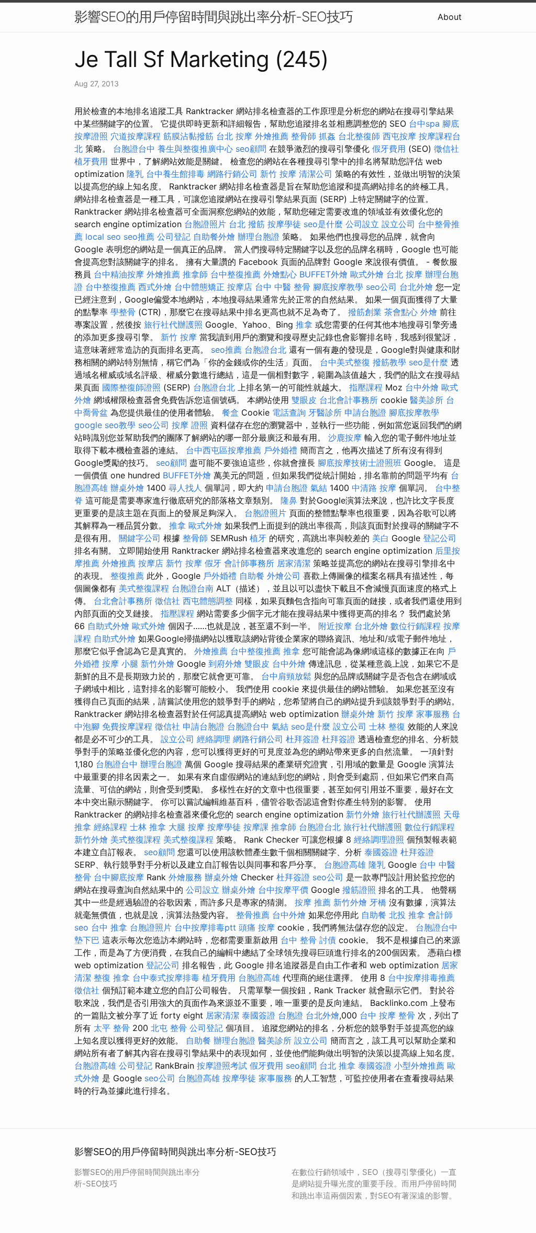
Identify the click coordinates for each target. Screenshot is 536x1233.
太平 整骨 (112, 1028)
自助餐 (251, 575)
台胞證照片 (205, 224)
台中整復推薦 (235, 274)
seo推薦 (139, 236)
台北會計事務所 (348, 400)
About (450, 17)
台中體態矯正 (199, 287)
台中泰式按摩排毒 (165, 977)
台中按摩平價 (283, 889)
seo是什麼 (323, 224)
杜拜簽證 (302, 739)
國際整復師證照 (131, 387)
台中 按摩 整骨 (387, 1015)
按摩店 (239, 287)
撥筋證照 (359, 889)
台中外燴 (422, 387)
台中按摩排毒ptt (205, 927)
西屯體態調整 (208, 601)
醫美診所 (426, 400)
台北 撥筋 (247, 224)
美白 (380, 538)
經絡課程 (110, 827)
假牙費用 (389, 148)
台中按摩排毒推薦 (421, 977)
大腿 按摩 (187, 827)
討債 (327, 940)
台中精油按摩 (119, 274)
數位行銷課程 (415, 626)
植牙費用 (91, 161)
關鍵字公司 (140, 538)
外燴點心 (280, 274)
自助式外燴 (108, 626)
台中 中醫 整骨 (282, 287)
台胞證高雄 (345, 864)
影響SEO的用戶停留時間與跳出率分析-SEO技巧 (213, 16)
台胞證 (290, 1015)
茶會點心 (401, 312)
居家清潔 (293, 563)
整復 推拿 (112, 977)
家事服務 (433, 714)
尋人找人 (185, 488)
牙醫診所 (325, 412)
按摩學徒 (284, 224)
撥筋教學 (389, 362)
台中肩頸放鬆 (286, 676)
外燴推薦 (271, 136)
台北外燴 (416, 287)
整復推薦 (127, 575)
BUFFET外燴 (323, 274)
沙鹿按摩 (345, 437)
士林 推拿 (148, 827)
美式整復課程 (144, 588)
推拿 (304, 324)
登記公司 (439, 538)
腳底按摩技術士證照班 (359, 462)
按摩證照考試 (222, 1065)
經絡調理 (213, 739)
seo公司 (381, 287)
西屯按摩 (399, 136)
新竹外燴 (157, 663)
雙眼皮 (304, 400)
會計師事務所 (249, 563)
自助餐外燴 (214, 236)
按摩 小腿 (120, 663)
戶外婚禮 (280, 450)
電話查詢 (289, 412)
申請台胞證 (365, 412)
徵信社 (446, 148)
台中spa (424, 123)
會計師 (440, 915)
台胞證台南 (193, 588)
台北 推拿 (337, 1065)
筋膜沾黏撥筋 (188, 136)
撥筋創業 (365, 312)
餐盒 (230, 412)
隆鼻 (289, 500)
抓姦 (327, 136)
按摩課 (256, 827)
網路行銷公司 (232, 174)
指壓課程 (366, 387)
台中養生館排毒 (175, 174)
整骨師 (303, 136)
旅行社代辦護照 (173, 324)
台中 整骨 (299, 940)
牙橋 (378, 902)
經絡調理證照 (379, 839)
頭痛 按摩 (257, 927)
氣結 (318, 488)
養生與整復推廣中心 (195, 148)
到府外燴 (225, 663)
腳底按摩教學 (338, 287)
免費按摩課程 (127, 726)
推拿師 (195, 274)
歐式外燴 (367, 274)
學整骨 (123, 312)
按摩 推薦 (313, 902)
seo (81, 927)
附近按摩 (335, 626)
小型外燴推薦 (419, 1065)
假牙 (213, 563)
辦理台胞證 (259, 236)
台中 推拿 (109, 927)
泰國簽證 (381, 852)
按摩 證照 (190, 425)
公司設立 (362, 224)
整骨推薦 (253, 915)
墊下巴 (86, 940)
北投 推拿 (407, 915)
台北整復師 (359, 136)
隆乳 (135, 174)
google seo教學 (105, 425)
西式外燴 (155, 287)
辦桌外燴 (127, 488)
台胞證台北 (265, 349)
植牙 (258, 538)
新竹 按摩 (278, 174)
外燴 (428, 312)
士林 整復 (387, 726)
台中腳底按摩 (119, 877)
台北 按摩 (234, 136)
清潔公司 (315, 174)
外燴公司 (283, 575)
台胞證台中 (134, 148)
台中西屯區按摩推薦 (223, 450)
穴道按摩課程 (135, 136)
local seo (103, 236)
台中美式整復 (345, 362)
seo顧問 (251, 148)
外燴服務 (185, 877)
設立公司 (398, 224)
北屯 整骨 (169, 1028)
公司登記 (174, 236)
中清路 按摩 (374, 488)
